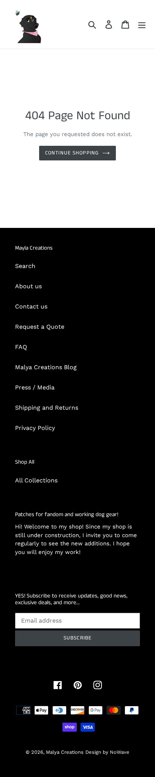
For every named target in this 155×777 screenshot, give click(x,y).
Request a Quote (39, 326)
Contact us (31, 306)
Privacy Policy (35, 427)
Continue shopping (72, 153)
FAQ (21, 346)
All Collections (36, 480)
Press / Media (35, 387)
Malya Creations (65, 752)
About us (28, 286)
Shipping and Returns (46, 407)
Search (25, 265)
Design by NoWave (107, 752)
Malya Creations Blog (46, 367)
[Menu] (142, 24)
